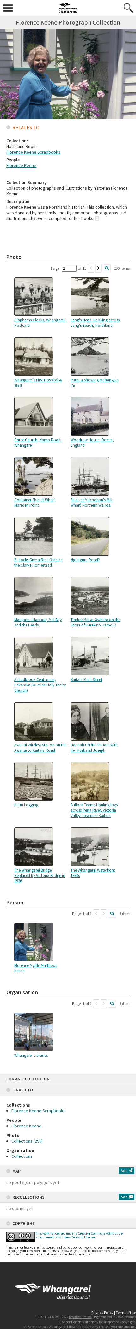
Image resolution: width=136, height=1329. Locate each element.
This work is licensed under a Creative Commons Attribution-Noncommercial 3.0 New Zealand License (79, 1235)
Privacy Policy (102, 1312)
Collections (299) (27, 1141)
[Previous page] (91, 268)
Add (124, 1170)
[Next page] (98, 268)
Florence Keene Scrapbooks (38, 1111)
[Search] (107, 268)
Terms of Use (126, 1312)
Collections (22, 1156)
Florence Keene (26, 1126)
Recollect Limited (80, 1317)
